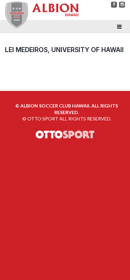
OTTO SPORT (42, 118)
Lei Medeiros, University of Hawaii (64, 50)
